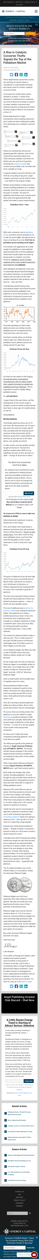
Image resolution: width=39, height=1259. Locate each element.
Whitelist (19, 1197)
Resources (13, 20)
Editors (20, 20)
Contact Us (19, 1192)
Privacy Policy (19, 1200)
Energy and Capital (18, 1093)
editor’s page (27, 982)
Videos (27, 20)
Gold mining (8, 717)
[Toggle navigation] (36, 11)
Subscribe (28, 1081)
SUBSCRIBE (30, 33)
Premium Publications (12, 17)
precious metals (20, 164)
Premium (19, 1206)
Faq (19, 1194)
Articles (23, 17)
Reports (30, 17)
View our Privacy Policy (24, 496)
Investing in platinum (11, 817)
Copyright (19, 1203)
